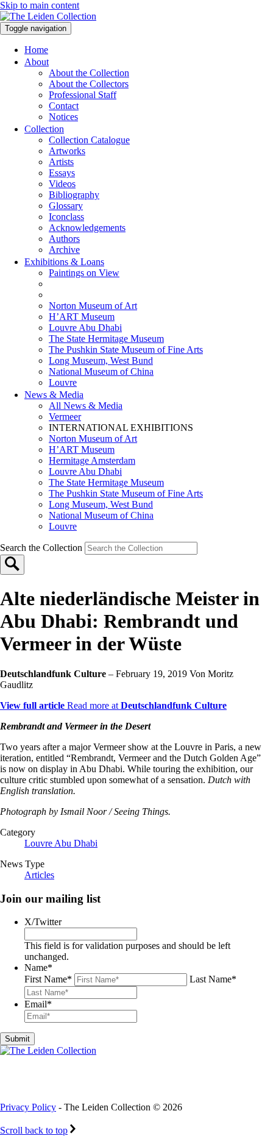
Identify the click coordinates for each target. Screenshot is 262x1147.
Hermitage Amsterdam (92, 460)
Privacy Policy (28, 1107)
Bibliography (74, 195)
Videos (62, 184)
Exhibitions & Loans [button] (64, 262)
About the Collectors (89, 84)
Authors (64, 238)
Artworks (67, 151)
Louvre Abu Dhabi (85, 327)
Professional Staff (82, 95)
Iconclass (66, 216)
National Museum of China (101, 371)
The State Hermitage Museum (106, 338)
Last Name (212, 979)
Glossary (66, 206)
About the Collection (89, 73)
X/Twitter (43, 922)
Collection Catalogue (89, 140)
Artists (61, 162)
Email (38, 1004)
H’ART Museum (82, 316)
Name (38, 967)
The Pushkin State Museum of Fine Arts (126, 349)
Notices (63, 117)
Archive (64, 249)
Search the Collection (42, 547)
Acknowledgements (87, 227)
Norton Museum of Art (93, 305)
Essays (62, 173)
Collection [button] (44, 129)
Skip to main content (39, 5)
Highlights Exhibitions (111, 294)
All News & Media (85, 405)
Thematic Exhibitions (106, 284)
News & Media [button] (53, 394)
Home (36, 49)
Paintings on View (84, 273)
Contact (64, 106)
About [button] (36, 62)
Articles (39, 875)
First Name (48, 979)
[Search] (12, 565)
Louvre (63, 382)
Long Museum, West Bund (101, 360)
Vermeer (65, 416)
